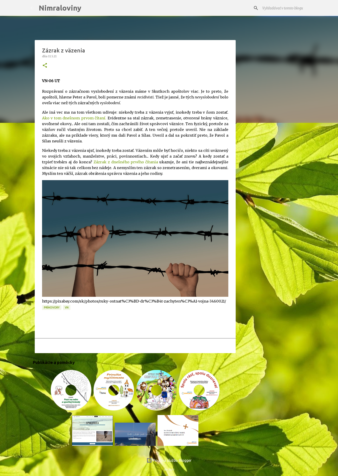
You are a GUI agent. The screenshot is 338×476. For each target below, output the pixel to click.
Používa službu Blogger (172, 460)
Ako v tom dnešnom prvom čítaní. (74, 118)
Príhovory (52, 307)
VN (67, 307)
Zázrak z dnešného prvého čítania (126, 162)
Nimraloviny (60, 8)
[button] (45, 66)
